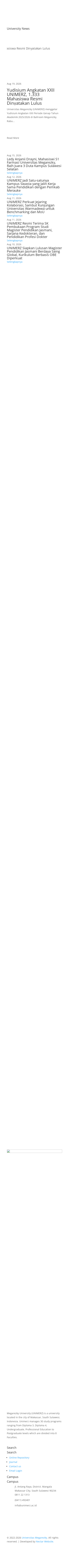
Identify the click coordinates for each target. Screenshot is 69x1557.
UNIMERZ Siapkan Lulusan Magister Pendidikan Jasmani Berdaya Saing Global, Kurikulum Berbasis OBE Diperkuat (34, 253)
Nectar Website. (45, 1541)
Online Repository (19, 1457)
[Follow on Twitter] (29, 1442)
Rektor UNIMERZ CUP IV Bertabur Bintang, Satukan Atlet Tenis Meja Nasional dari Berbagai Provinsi (33, 842)
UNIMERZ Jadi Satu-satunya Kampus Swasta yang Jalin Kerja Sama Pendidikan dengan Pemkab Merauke (33, 185)
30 (49, 1064)
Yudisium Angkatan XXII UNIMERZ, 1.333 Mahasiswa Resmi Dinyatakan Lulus (30, 96)
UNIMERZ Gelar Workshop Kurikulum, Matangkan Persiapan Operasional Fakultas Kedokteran (32, 461)
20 (43, 1064)
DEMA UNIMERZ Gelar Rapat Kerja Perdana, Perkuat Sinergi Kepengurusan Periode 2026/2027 (33, 1037)
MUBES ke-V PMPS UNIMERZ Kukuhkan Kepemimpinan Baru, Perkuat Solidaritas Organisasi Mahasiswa (31, 975)
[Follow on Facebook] (9, 1442)
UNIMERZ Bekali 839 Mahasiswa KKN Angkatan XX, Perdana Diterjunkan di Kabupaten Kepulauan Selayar (31, 651)
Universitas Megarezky (34, 1537)
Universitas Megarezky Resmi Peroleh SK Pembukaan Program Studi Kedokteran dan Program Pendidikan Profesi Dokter (32, 523)
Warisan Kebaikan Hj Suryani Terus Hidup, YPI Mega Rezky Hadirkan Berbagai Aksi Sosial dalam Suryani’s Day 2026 (34, 715)
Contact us (15, 1466)
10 (38, 1064)
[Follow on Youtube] (23, 1442)
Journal (13, 1462)
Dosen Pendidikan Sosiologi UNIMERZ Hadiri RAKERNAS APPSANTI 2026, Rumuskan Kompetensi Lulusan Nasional (30, 588)
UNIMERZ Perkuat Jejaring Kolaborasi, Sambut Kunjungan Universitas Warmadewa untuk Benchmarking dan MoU (31, 207)
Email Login (15, 1470)
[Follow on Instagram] (16, 1442)
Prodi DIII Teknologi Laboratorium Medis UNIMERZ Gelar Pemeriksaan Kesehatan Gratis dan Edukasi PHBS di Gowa (34, 779)
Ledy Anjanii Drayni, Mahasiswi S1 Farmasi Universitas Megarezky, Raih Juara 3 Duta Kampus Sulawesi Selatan (34, 164)
